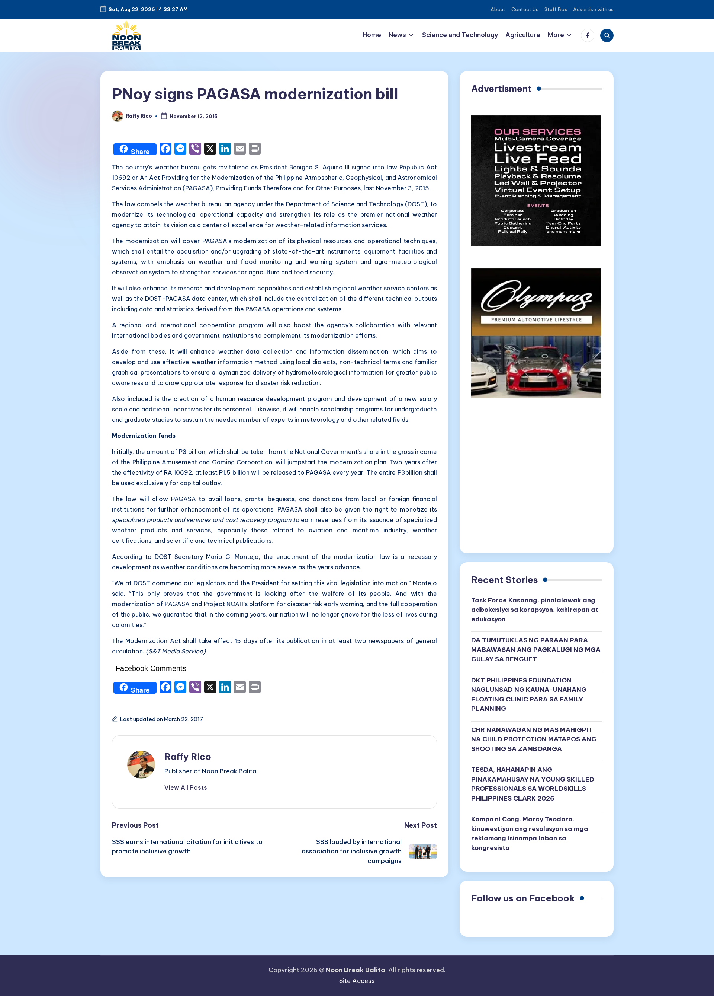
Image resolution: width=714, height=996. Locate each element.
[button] (185, 787)
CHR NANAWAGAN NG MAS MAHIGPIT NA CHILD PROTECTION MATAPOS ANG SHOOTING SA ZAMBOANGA (533, 739)
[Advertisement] (536, 478)
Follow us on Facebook (523, 898)
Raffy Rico (187, 756)
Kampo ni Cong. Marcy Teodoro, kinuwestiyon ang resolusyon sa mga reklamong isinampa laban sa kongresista (529, 833)
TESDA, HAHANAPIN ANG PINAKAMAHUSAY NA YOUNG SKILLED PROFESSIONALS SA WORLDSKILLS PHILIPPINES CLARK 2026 (532, 784)
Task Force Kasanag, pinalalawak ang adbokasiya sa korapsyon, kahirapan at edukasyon (534, 609)
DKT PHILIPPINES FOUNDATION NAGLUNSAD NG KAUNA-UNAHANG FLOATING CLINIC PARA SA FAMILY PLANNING (528, 694)
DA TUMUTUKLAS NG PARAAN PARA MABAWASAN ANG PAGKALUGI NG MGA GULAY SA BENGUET (536, 649)
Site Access (357, 981)
